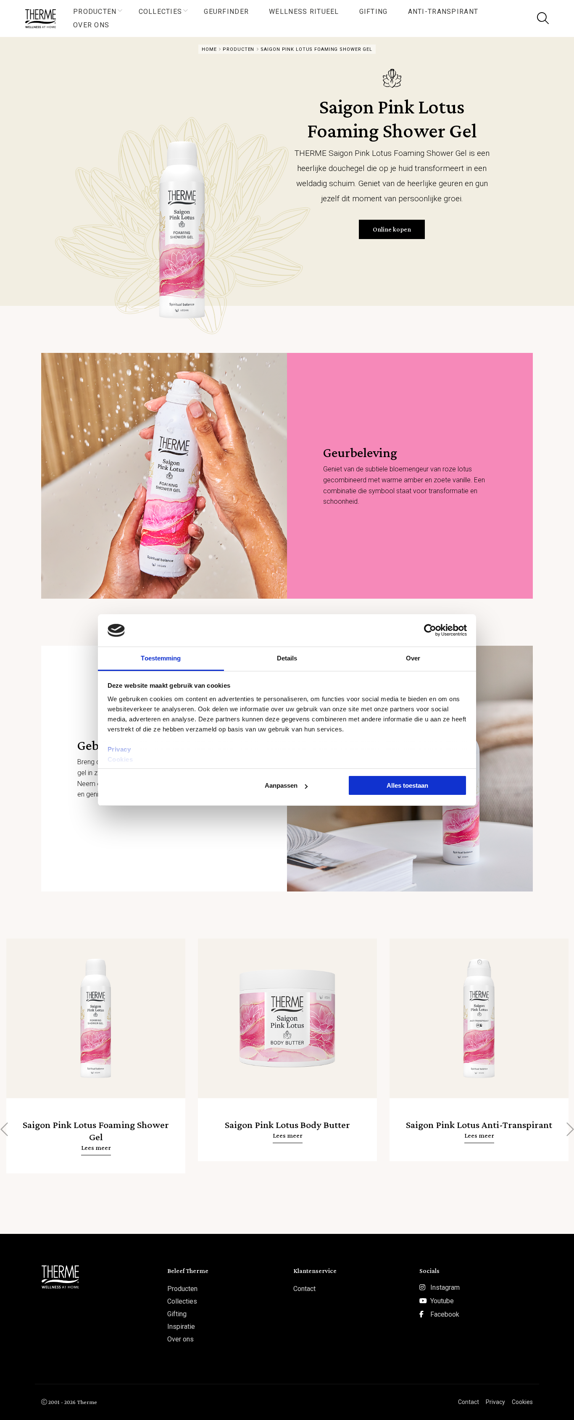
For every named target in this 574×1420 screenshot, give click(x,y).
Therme (44, 18)
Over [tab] (413, 658)
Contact (304, 1289)
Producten (95, 12)
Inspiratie (181, 1327)
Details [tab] (287, 658)
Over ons (91, 25)
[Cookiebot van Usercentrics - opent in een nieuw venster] (430, 630)
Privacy (119, 749)
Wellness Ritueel (304, 12)
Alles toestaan (407, 785)
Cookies (120, 759)
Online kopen (392, 229)
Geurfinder (226, 12)
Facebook (444, 1314)
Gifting (373, 12)
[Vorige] (5, 1129)
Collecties (160, 12)
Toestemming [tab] (161, 658)
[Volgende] (569, 1129)
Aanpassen (281, 785)
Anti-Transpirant (443, 12)
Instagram (445, 1287)
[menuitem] (96, 11)
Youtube (442, 1301)
